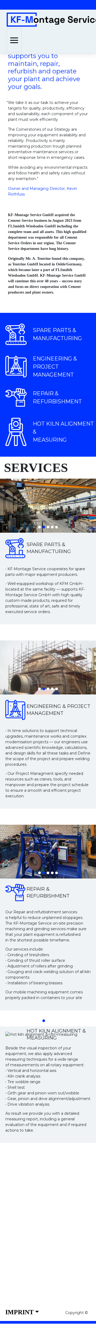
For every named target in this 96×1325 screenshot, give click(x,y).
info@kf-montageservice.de (51, 1240)
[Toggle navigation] (14, 40)
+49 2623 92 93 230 (40, 1233)
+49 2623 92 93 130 (39, 1224)
